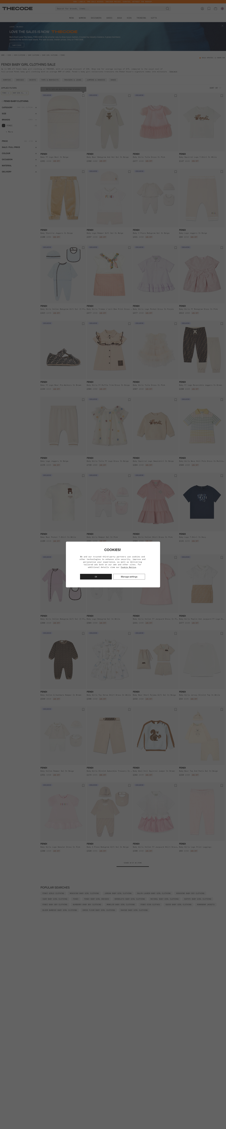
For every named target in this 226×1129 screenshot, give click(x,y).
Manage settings (129, 577)
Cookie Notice (128, 567)
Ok (96, 576)
